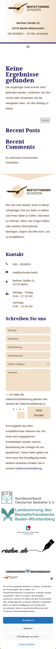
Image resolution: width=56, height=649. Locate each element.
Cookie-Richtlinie (26, 644)
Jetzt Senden (39, 413)
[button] (51, 578)
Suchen (45, 120)
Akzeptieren (28, 620)
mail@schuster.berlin (25, 272)
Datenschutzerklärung (29, 468)
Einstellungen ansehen (28, 636)
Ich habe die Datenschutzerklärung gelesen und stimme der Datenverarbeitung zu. (26, 399)
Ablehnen (28, 628)
